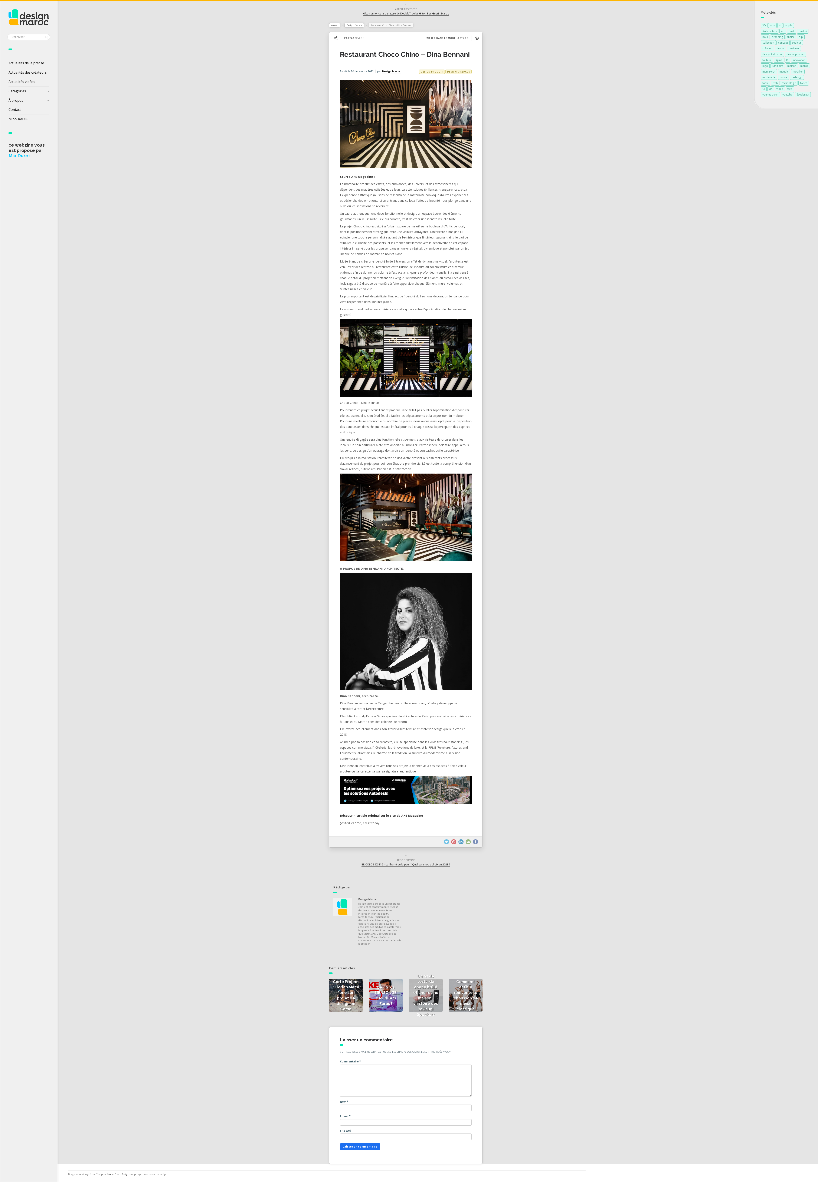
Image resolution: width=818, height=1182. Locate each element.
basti (792, 31)
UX (770, 89)
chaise (791, 37)
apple (788, 25)
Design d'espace (354, 25)
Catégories (17, 91)
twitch (803, 83)
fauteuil (766, 60)
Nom (344, 1101)
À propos (16, 100)
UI (763, 89)
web (789, 89)
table (765, 83)
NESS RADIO (18, 119)
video (779, 89)
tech (775, 83)
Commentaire (350, 1061)
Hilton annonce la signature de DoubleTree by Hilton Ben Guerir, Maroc (406, 13)
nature (784, 77)
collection (768, 42)
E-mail (345, 1116)
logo (765, 66)
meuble (784, 71)
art (783, 31)
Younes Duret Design (117, 1174)
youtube (787, 94)
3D (764, 25)
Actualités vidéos (22, 81)
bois (765, 37)
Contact (15, 109)
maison (791, 66)
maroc (804, 66)
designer (794, 48)
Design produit (432, 71)
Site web (345, 1130)
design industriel (772, 54)
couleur (796, 42)
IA (787, 60)
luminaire (777, 66)
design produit (795, 54)
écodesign (802, 94)
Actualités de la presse (26, 63)
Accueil (334, 25)
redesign (797, 77)
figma (778, 60)
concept (783, 42)
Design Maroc (391, 71)
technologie (789, 83)
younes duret (770, 94)
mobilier (798, 71)
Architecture (769, 31)
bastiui (803, 31)
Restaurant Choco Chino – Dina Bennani (405, 54)
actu (772, 25)
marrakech (768, 71)
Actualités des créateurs (28, 72)
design (780, 48)
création (767, 48)
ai (780, 25)
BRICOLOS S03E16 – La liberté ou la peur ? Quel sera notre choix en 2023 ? (405, 864)
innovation (799, 60)
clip (801, 37)
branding (777, 37)
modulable (769, 77)
